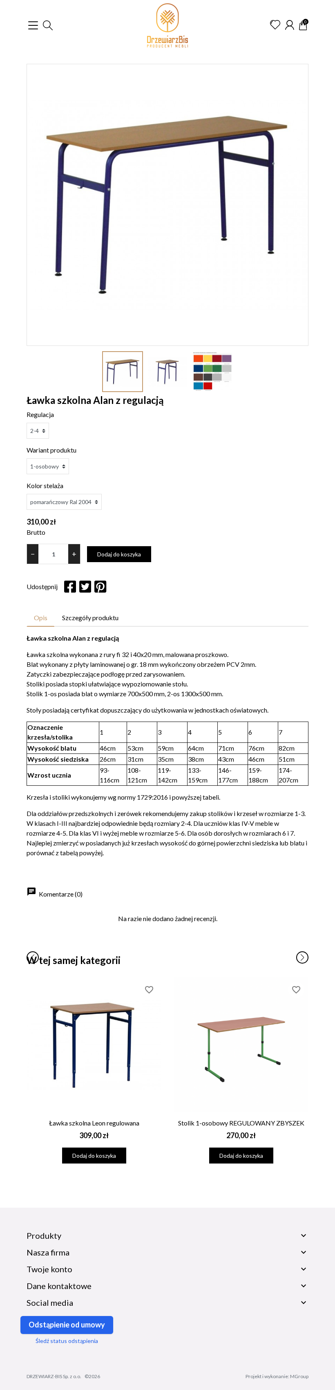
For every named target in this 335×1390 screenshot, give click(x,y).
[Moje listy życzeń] (275, 24)
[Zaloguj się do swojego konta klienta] (290, 24)
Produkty (44, 1235)
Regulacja (40, 414)
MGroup (299, 1376)
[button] (47, 25)
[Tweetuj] (85, 586)
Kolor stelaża (45, 485)
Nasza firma (48, 1252)
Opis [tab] (40, 617)
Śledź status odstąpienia (67, 1340)
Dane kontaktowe (59, 1286)
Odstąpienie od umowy (67, 1324)
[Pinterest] (100, 586)
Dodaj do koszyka (119, 554)
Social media (50, 1302)
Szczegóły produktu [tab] (90, 617)
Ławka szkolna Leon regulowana (94, 1123)
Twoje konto (49, 1269)
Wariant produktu (51, 450)
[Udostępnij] (70, 586)
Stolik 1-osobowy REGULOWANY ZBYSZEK (241, 1123)
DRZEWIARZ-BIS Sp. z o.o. (54, 1376)
